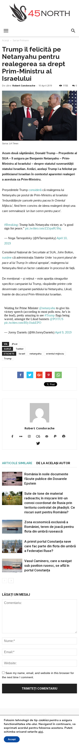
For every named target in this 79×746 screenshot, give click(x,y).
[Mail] (48, 436)
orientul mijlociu (55, 353)
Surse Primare (21, 40)
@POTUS (56, 319)
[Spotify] (65, 436)
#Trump (50, 315)
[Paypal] (56, 436)
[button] (73, 30)
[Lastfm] (39, 436)
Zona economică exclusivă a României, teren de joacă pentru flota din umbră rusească (49, 526)
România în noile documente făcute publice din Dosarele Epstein (46, 478)
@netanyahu (47, 308)
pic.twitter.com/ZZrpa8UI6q (43, 228)
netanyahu (36, 353)
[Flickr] (22, 436)
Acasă (5, 40)
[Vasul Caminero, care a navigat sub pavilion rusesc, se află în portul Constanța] (12, 566)
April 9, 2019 (63, 332)
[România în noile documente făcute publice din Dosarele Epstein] (12, 479)
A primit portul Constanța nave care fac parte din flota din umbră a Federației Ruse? (50, 546)
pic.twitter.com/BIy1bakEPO (22, 322)
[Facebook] (14, 436)
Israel (22, 353)
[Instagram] (31, 436)
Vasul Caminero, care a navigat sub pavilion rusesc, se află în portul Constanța (48, 565)
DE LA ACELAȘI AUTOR (53, 463)
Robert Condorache (23, 85)
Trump (8, 358)
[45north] (39, 12)
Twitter (20, 348)
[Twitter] (39, 443)
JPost (14, 343)
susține (7, 257)
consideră (35, 190)
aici (40, 731)
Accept (12, 739)
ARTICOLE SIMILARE (17, 463)
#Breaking (11, 224)
